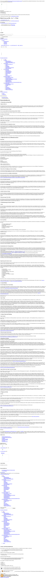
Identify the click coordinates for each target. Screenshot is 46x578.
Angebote (3, 438)
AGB (4, 577)
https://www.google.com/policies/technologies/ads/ (7, 367)
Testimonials (4, 94)
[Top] (0, 544)
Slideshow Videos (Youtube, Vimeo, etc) (7, 565)
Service (5, 491)
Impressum (5, 43)
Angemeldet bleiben (5, 36)
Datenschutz (7, 577)
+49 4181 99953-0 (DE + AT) (5, 45)
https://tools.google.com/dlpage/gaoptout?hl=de (7, 330)
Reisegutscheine (6, 489)
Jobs (4, 502)
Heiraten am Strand (6, 494)
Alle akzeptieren (9, 576)
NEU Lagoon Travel (7, 527)
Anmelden (2, 38)
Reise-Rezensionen (5, 441)
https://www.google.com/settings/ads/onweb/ (19, 361)
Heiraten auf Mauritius (7, 531)
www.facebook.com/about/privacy (7, 253)
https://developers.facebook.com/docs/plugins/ (11, 288)
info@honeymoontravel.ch (12, 23)
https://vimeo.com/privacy (35, 416)
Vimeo (2, 562)
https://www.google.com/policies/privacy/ (6, 427)
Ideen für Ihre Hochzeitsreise (8, 483)
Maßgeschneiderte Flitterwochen (8, 514)
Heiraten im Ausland (5, 492)
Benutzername (2, 34)
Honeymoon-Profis (5, 499)
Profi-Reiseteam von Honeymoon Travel (10, 431)
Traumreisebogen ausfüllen (15, 16)
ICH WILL (22, 431)
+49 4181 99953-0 (3, 447)
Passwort (1, 35)
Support (3, 93)
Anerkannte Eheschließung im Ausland (9, 495)
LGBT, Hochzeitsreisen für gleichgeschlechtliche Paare (12, 498)
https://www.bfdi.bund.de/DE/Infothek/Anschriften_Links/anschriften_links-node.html (12, 177)
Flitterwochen (4, 479)
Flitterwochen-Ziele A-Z (7, 480)
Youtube (2, 563)
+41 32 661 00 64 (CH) (3, 23)
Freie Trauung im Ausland (7, 493)
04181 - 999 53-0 (20, 45)
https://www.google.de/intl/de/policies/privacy (6, 405)
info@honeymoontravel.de (15, 20)
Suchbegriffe (2, 508)
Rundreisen (5, 482)
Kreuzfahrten (6, 518)
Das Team (3, 440)
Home (3, 475)
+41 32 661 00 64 (2, 451)
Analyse (2, 568)
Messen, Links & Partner (7, 505)
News (5, 490)
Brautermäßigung (6, 477)
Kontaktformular (6, 41)
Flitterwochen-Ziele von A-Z (6, 436)
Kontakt (3, 40)
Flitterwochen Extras (7, 487)
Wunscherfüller (6, 504)
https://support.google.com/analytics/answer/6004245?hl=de (8, 336)
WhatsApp (5, 42)
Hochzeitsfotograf (6, 488)
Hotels (5, 481)
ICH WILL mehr (4, 485)
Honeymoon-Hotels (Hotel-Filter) (7, 437)
